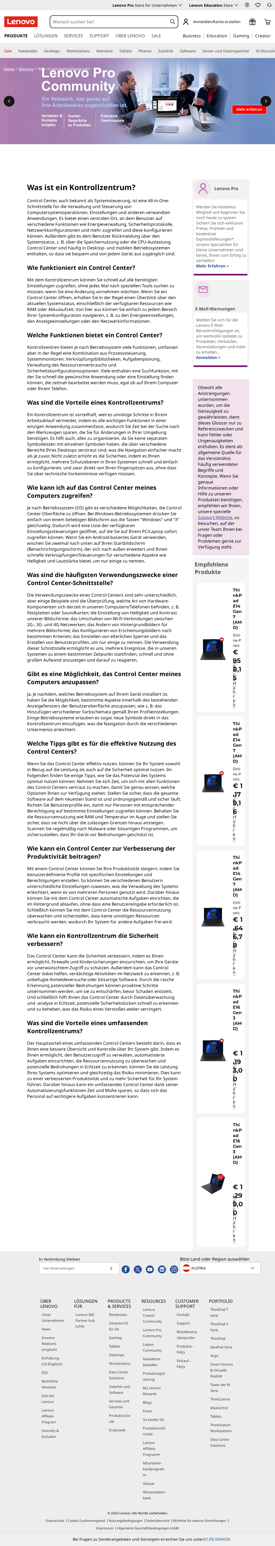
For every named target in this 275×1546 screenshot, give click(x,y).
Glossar (149, 1483)
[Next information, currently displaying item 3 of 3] (265, 101)
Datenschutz (55, 1520)
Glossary (26, 68)
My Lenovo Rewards (152, 1390)
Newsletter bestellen (151, 1361)
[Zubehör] (175, 51)
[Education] (228, 35)
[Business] (202, 35)
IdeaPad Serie (221, 1347)
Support (183, 1323)
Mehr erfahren (235, 683)
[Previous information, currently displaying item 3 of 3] (9, 101)
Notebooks (118, 1314)
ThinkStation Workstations (221, 1427)
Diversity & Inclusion (50, 1433)
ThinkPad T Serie (219, 1312)
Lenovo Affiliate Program (49, 1416)
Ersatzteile (117, 1430)
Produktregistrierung (154, 1376)
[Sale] (14, 51)
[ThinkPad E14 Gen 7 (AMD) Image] (213, 649)
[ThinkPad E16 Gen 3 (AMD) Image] (213, 1051)
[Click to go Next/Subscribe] (111, 1268)
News (46, 1329)
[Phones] (153, 51)
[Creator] (272, 35)
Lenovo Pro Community (152, 1332)
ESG (45, 1372)
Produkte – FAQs (185, 1349)
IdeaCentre (219, 1407)
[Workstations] (92, 51)
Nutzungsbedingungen (126, 1520)
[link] (269, 6)
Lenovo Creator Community (152, 1315)
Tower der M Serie (220, 1387)
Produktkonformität (154, 1431)
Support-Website (215, 517)
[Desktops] (62, 51)
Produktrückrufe (120, 1418)
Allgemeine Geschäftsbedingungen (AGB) (148, 1528)
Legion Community (152, 1347)
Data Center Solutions (118, 1375)
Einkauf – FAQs (184, 1363)
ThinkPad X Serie (219, 1327)
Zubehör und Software (119, 1389)
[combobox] (109, 22)
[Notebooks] (39, 51)
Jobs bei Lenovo (48, 1398)
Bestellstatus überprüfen (187, 1334)
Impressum (104, 1528)
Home (9, 68)
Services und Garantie (119, 1404)
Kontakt (183, 1314)
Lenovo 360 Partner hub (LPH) (85, 1320)
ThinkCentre (220, 1399)
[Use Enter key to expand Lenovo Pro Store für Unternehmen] (180, 5)
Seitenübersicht (157, 1520)
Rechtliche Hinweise (50, 1384)
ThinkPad (217, 1338)
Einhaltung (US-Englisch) (52, 1361)
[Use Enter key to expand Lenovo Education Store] (236, 5)
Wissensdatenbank (154, 1495)
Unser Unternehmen (53, 1317)
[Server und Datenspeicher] (251, 51)
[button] (247, 5)
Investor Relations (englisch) (49, 1343)
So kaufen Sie (153, 1419)
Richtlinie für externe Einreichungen (199, 1520)
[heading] (238, 608)
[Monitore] (115, 51)
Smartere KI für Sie (118, 1326)
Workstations (120, 1363)
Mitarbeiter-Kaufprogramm (153, 1469)
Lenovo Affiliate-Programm (151, 1448)
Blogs (147, 1402)
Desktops (116, 1354)
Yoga (214, 1355)
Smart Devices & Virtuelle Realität (221, 1370)
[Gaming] (250, 35)
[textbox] (220, 1268)
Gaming (115, 1337)
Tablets (114, 1346)
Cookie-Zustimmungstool (86, 1520)
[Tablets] (134, 51)
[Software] (198, 51)
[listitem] (221, 647)
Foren (147, 1411)
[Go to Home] (21, 21)
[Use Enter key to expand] (243, 22)
